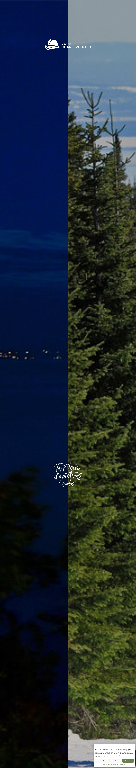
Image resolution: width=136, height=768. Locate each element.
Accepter (128, 761)
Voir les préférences (102, 761)
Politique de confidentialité (119, 764)
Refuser (116, 761)
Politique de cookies (107, 764)
